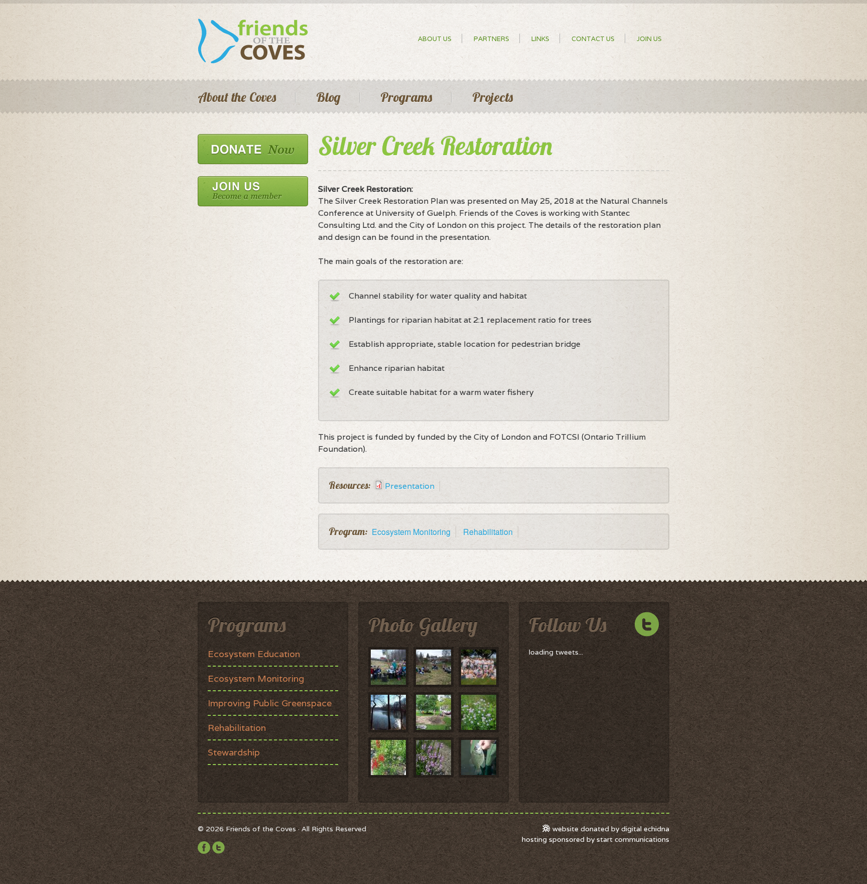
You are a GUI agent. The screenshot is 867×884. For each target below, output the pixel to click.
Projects (492, 97)
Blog (328, 97)
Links (540, 39)
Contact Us (593, 39)
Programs (406, 97)
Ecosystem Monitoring (411, 532)
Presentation (410, 486)
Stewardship (234, 752)
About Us (435, 39)
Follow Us (568, 624)
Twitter (218, 847)
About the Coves (237, 97)
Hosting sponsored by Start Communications (595, 839)
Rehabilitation (488, 532)
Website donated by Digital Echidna (610, 828)
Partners (491, 39)
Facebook (204, 847)
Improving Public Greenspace (270, 703)
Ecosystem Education (254, 654)
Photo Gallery (422, 624)
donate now (253, 149)
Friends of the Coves (253, 41)
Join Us (649, 39)
